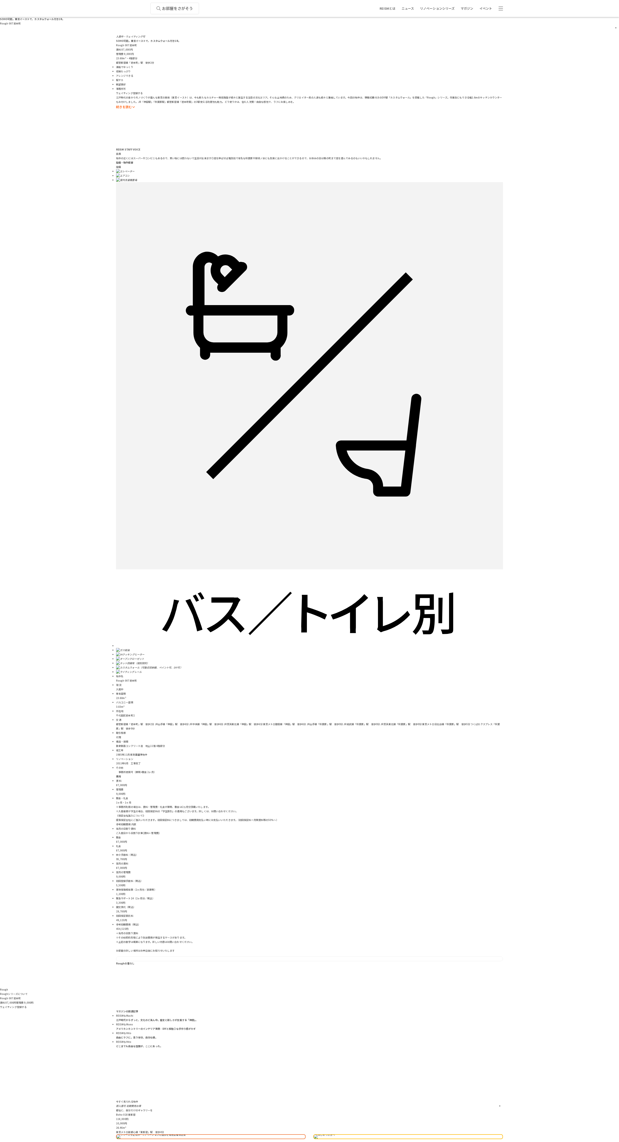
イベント (485, 8)
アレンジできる (124, 75)
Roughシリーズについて (14, 994)
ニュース (408, 8)
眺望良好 (121, 84)
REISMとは (388, 8)
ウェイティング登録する (129, 93)
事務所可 (121, 88)
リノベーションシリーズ (437, 8)
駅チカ (119, 80)
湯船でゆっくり (124, 67)
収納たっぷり (123, 71)
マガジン (467, 8)
